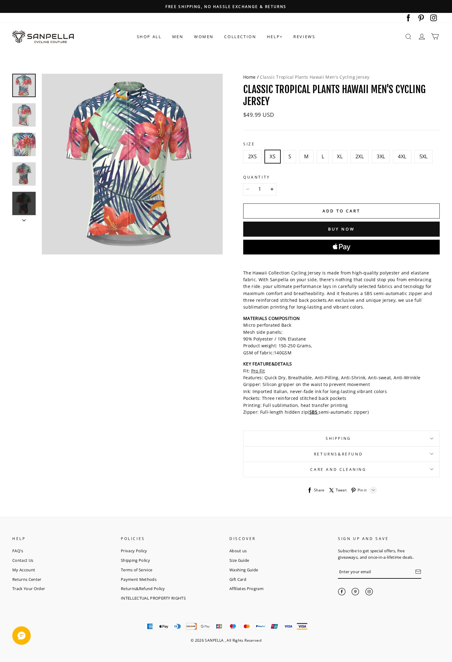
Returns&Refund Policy (143, 588)
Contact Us (22, 560)
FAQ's (17, 551)
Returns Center (27, 579)
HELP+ (275, 36)
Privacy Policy (134, 551)
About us (238, 551)
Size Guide (239, 560)
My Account (23, 570)
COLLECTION (240, 36)
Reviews (304, 36)
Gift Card (237, 579)
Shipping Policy (135, 560)
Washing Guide (243, 570)
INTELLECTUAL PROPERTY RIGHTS (153, 598)
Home (249, 77)
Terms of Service (136, 570)
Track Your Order (28, 588)
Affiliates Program (246, 588)
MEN (178, 36)
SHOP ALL (149, 36)
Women (204, 36)
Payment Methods (139, 579)
